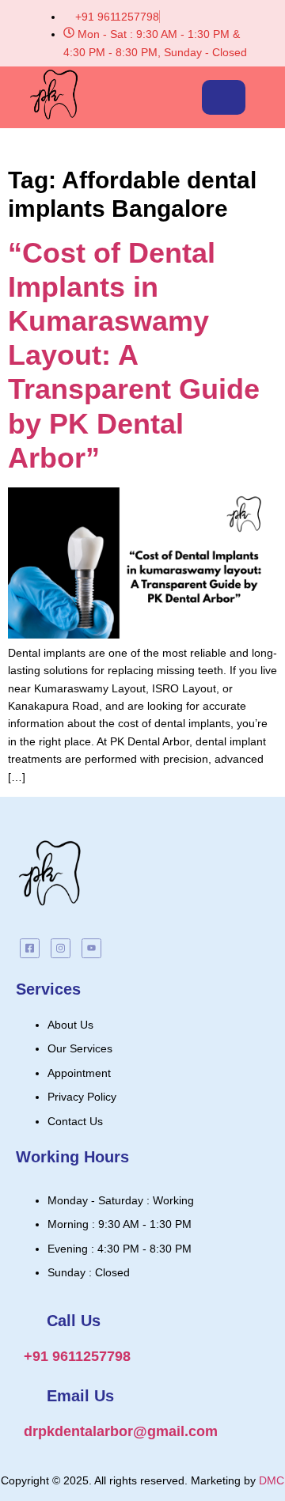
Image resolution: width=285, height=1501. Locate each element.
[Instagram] (60, 948)
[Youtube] (91, 948)
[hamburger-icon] (223, 97)
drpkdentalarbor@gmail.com (121, 1431)
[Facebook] (30, 948)
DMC (271, 1480)
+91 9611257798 (77, 1356)
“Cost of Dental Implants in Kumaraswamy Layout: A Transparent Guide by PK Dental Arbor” (134, 355)
